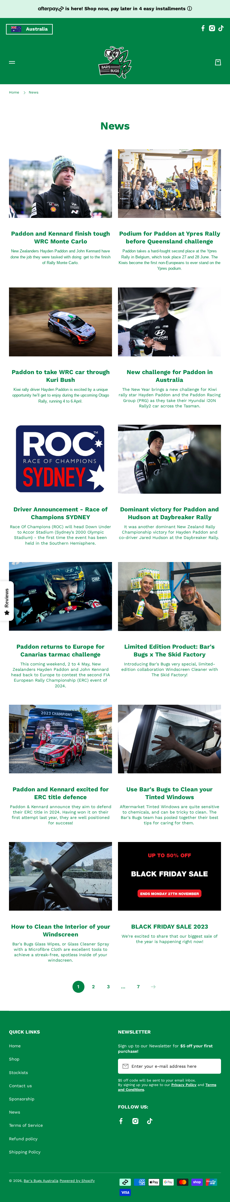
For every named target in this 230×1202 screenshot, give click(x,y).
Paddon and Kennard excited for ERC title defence (61, 793)
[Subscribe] (213, 1066)
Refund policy (23, 1138)
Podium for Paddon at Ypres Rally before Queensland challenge (169, 237)
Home (14, 92)
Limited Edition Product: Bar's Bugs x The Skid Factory (169, 650)
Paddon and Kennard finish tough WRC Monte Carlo (60, 237)
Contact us (20, 1085)
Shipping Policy (24, 1152)
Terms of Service (26, 1125)
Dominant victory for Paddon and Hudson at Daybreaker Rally (169, 513)
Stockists (18, 1072)
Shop (14, 1059)
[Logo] (115, 62)
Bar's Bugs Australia (41, 1181)
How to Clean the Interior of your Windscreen (60, 930)
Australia (37, 29)
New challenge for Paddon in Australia (170, 375)
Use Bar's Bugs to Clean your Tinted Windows (169, 793)
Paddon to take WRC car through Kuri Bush (61, 375)
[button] (218, 62)
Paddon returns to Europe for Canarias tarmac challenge (60, 650)
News (14, 1112)
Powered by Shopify (77, 1181)
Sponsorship (21, 1098)
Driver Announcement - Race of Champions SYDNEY (60, 513)
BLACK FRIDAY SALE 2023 (169, 926)
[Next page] (151, 987)
